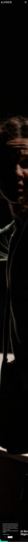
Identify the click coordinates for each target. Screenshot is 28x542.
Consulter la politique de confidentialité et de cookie (10, 531)
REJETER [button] (5, 537)
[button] (25, 2)
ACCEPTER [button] (10, 537)
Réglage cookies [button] (6, 534)
